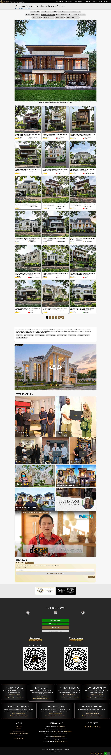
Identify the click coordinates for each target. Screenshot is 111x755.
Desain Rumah (28, 8)
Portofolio (61, 1)
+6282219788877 (22, 2)
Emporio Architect (50, 749)
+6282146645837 (20, 1)
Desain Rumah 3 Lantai (50, 335)
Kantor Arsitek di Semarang (55, 713)
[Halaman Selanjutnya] (108, 753)
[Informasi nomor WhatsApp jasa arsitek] (105, 753)
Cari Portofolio (20, 562)
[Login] (104, 2)
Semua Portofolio (35, 11)
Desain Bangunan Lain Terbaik (77, 14)
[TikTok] (93, 727)
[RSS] (100, 727)
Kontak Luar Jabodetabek (56, 623)
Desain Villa (54, 11)
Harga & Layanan (78, 1)
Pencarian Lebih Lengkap (55, 573)
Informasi (95, 1)
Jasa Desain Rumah (72, 335)
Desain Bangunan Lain (64, 11)
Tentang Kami (88, 1)
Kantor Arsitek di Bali (42, 696)
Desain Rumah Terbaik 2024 (22, 337)
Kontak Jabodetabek (56, 620)
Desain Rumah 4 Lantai (61, 335)
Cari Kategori (29, 562)
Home (16, 8)
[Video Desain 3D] (98, 753)
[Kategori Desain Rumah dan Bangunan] (92, 753)
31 (59, 317)
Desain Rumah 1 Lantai (28, 335)
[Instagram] (88, 727)
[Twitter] (98, 727)
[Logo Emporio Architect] (4, 1)
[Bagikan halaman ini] (102, 753)
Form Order (55, 627)
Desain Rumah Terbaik (48, 14)
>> (62, 317)
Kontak (100, 1)
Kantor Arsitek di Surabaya (97, 694)
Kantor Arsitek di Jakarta (14, 694)
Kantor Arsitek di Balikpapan (92, 713)
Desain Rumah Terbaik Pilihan (83, 335)
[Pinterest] (95, 727)
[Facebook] (86, 727)
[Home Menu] (57, 2)
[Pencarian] (109, 2)
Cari (92, 577)
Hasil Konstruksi (76, 11)
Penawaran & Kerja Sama (56, 631)
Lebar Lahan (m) (21, 567)
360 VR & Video (68, 1)
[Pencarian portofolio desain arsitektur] (95, 753)
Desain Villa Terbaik (62, 14)
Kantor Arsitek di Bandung (69, 694)
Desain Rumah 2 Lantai (39, 335)
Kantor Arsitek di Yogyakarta (18, 713)
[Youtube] (90, 727)
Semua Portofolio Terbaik (33, 14)
